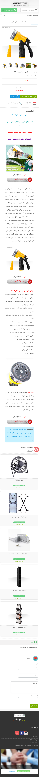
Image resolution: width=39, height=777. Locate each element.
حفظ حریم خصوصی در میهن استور (29, 742)
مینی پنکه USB (19, 480)
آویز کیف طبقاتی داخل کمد (19, 627)
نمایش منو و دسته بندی (28, 10)
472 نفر (13, 96)
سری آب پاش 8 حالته (13, 433)
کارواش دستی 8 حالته (25, 436)
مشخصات (34, 22)
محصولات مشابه (24, 22)
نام (37, 664)
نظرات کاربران (13, 22)
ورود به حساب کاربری (23, 771)
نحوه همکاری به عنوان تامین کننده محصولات (26, 745)
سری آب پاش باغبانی (27, 433)
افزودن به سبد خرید (26, 96)
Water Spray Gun (12, 436)
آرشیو (29, 450)
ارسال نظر (34, 706)
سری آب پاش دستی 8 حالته (18, 429)
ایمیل (36, 671)
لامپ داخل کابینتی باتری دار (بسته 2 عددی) (19, 553)
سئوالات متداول (34, 740)
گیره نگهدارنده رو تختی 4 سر (19, 517)
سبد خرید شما (9, 10)
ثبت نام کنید (12, 771)
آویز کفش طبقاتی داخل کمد (19, 590)
